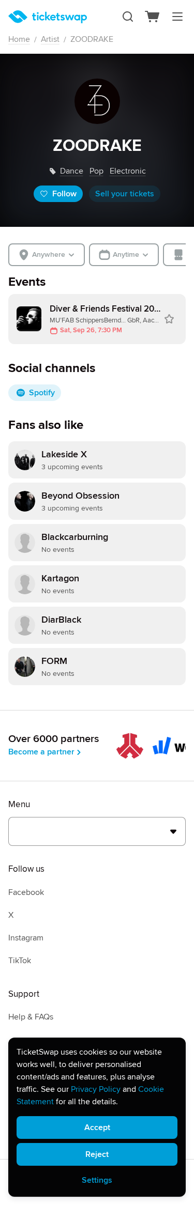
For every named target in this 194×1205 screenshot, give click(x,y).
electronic (128, 171)
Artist (50, 39)
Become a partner (41, 752)
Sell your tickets (124, 194)
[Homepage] (47, 16)
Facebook (26, 892)
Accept (97, 1127)
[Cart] (152, 16)
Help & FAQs (30, 1017)
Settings (97, 1180)
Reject (97, 1154)
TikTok (19, 960)
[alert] (97, 1117)
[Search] (128, 16)
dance (71, 171)
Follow (64, 194)
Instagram (25, 938)
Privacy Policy (96, 1089)
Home (19, 39)
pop (96, 171)
